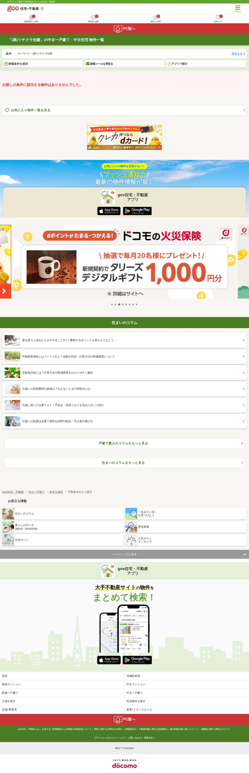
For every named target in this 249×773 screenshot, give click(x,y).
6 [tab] (130, 304)
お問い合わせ (134, 737)
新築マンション (11, 684)
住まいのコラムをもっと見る (123, 462)
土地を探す (9, 701)
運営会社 (148, 737)
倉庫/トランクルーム (139, 709)
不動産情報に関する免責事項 (153, 729)
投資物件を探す (136, 701)
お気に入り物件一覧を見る (31, 110)
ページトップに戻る (124, 554)
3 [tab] (119, 304)
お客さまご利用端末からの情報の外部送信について (66, 729)
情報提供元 (130, 729)
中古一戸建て (134, 692)
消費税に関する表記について (215, 729)
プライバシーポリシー (105, 737)
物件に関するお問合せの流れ (108, 729)
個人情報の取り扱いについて (184, 729)
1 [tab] (112, 304)
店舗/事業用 (9, 709)
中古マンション (136, 684)
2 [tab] (116, 304)
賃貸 (4, 675)
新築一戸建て (10, 692)
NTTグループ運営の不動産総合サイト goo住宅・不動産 (31, 2)
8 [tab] (137, 304)
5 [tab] (126, 304)
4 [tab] (123, 304)
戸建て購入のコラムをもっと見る (123, 443)
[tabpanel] (124, 263)
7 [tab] (133, 304)
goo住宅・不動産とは (28, 729)
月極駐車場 (133, 675)
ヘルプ (122, 737)
